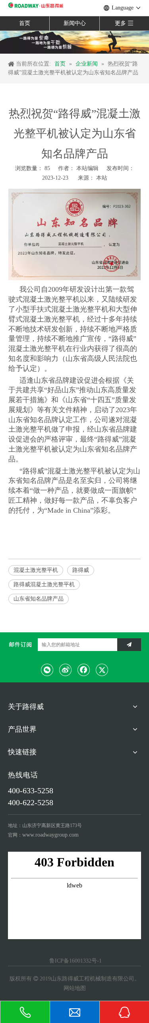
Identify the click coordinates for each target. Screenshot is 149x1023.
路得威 (80, 570)
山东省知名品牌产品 (39, 599)
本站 (101, 178)
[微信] (47, 669)
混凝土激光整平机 (36, 570)
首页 (24, 23)
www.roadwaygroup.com (50, 835)
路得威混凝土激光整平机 (44, 584)
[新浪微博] (65, 669)
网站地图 (75, 988)
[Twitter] (102, 669)
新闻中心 (75, 23)
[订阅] (129, 644)
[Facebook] (83, 669)
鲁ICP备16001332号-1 (75, 961)
